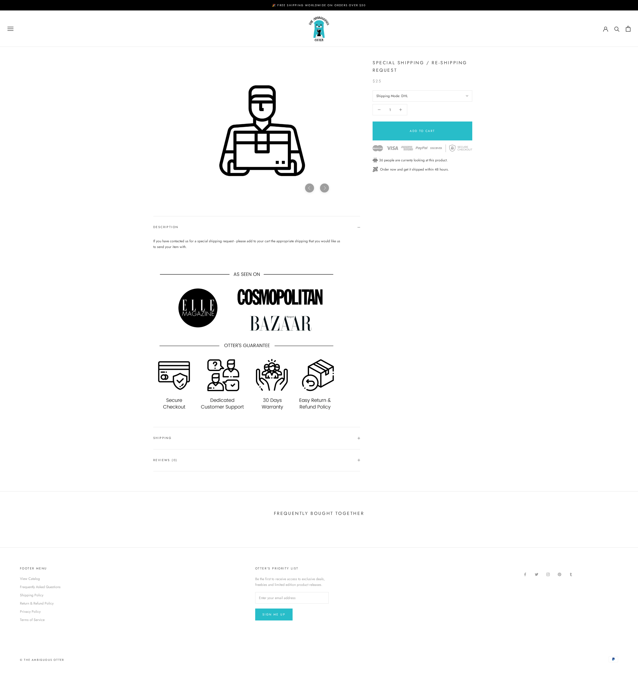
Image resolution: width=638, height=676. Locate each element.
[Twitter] (536, 574)
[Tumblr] (571, 574)
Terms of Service (32, 619)
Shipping (162, 438)
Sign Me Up (273, 614)
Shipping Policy (31, 595)
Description (165, 227)
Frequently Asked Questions (40, 586)
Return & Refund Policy (37, 603)
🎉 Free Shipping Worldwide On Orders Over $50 (319, 5)
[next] (324, 188)
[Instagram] (548, 574)
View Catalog (30, 578)
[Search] (617, 28)
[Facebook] (525, 574)
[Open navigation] (10, 29)
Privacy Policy (30, 611)
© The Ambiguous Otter (42, 660)
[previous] (309, 188)
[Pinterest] (559, 574)
